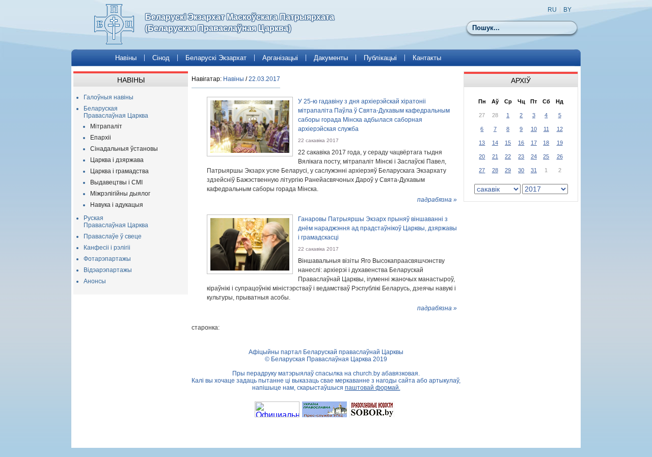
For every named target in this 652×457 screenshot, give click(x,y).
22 (508, 156)
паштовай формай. (372, 387)
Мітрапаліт (106, 126)
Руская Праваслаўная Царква (116, 221)
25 (546, 156)
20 (482, 156)
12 (560, 129)
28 (495, 170)
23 (521, 156)
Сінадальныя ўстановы (124, 148)
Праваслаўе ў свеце (113, 236)
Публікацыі (380, 58)
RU (552, 9)
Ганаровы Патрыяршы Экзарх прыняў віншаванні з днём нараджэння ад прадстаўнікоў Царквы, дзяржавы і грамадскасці (377, 228)
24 (534, 156)
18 (546, 143)
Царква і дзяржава (117, 160)
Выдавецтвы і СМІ (116, 182)
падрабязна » (437, 199)
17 (534, 143)
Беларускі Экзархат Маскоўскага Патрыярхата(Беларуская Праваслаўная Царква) (239, 23)
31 (534, 170)
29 (508, 170)
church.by (366, 373)
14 (495, 143)
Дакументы (331, 58)
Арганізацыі (280, 58)
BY (567, 9)
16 (521, 143)
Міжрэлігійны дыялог (120, 193)
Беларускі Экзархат (216, 58)
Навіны (126, 58)
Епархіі (100, 137)
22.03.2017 (264, 79)
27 (482, 170)
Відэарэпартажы (108, 270)
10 (534, 129)
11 (546, 129)
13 (482, 143)
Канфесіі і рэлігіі (107, 247)
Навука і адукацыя (116, 204)
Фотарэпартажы (107, 258)
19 (560, 143)
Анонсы (95, 281)
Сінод (161, 58)
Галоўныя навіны (108, 97)
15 (508, 143)
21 (495, 156)
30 (521, 170)
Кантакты (427, 58)
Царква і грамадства (119, 171)
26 (560, 156)
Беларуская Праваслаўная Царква (116, 112)
